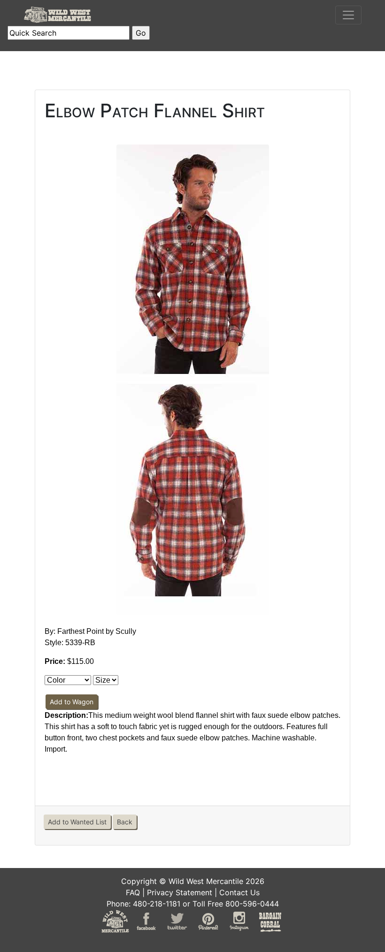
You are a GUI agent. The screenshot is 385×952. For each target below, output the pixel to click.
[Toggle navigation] (348, 15)
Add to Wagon (71, 702)
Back (124, 822)
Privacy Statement (179, 892)
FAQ (133, 892)
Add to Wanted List (77, 822)
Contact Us (239, 892)
